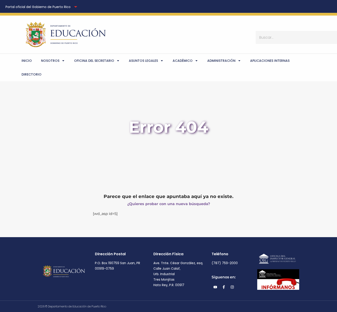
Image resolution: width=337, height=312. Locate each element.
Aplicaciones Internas (270, 60)
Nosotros (50, 60)
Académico (183, 60)
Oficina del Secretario (94, 60)
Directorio (31, 74)
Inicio (27, 60)
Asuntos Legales (143, 60)
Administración (221, 60)
